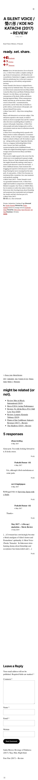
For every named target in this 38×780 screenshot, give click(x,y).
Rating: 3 (10, 382)
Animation (10, 379)
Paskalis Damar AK (22, 462)
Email (6, 718)
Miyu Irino (17, 210)
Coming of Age (23, 379)
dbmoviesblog (17, 440)
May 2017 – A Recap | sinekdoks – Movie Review (22, 525)
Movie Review (17, 375)
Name (6, 707)
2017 (4, 379)
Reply (33, 456)
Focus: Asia (8, 375)
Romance (17, 382)
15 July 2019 (15, 530)
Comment (7, 679)
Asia (16, 379)
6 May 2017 (15, 443)
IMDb (5, 214)
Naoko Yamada (10, 205)
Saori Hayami (25, 210)
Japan (5, 382)
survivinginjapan (18, 483)
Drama (31, 379)
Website (6, 729)
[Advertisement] (19, 293)
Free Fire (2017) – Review (13, 758)
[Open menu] (33, 9)
